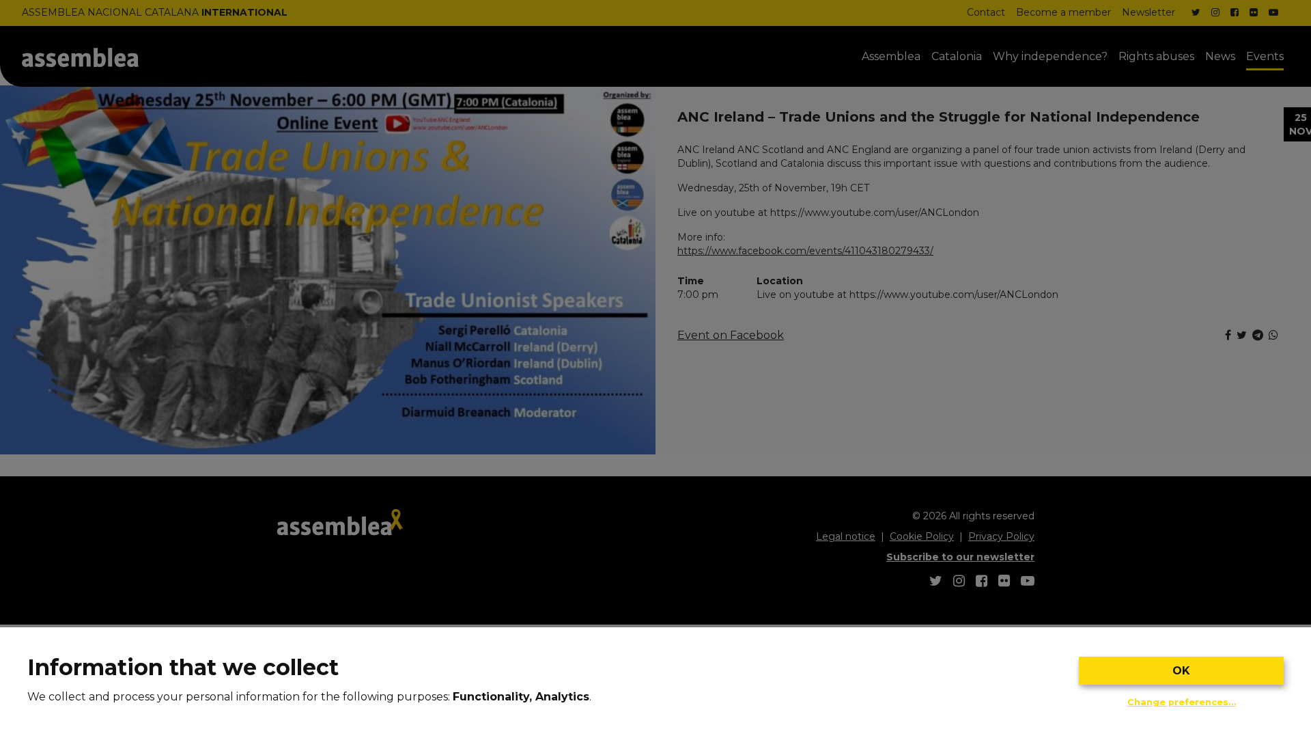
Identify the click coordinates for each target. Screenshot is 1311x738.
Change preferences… (1181, 702)
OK (1181, 670)
